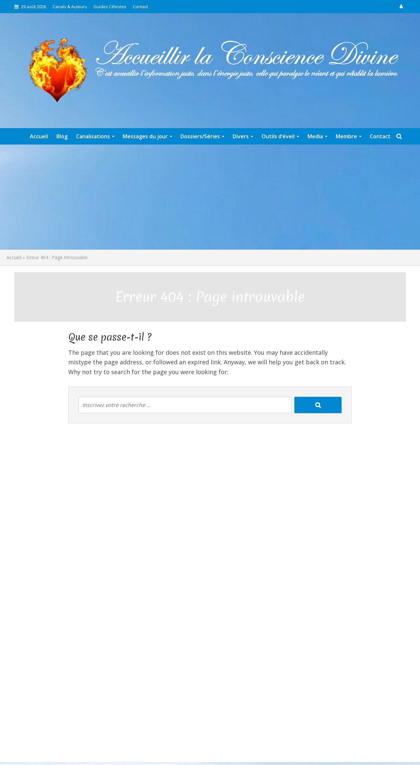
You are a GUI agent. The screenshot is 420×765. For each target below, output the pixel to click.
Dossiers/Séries (200, 136)
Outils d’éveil (278, 136)
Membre (346, 136)
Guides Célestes (110, 7)
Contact (140, 7)
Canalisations (93, 136)
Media (315, 136)
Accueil (39, 136)
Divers (241, 136)
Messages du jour (145, 136)
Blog (62, 136)
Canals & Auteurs (69, 7)
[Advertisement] (210, 197)
